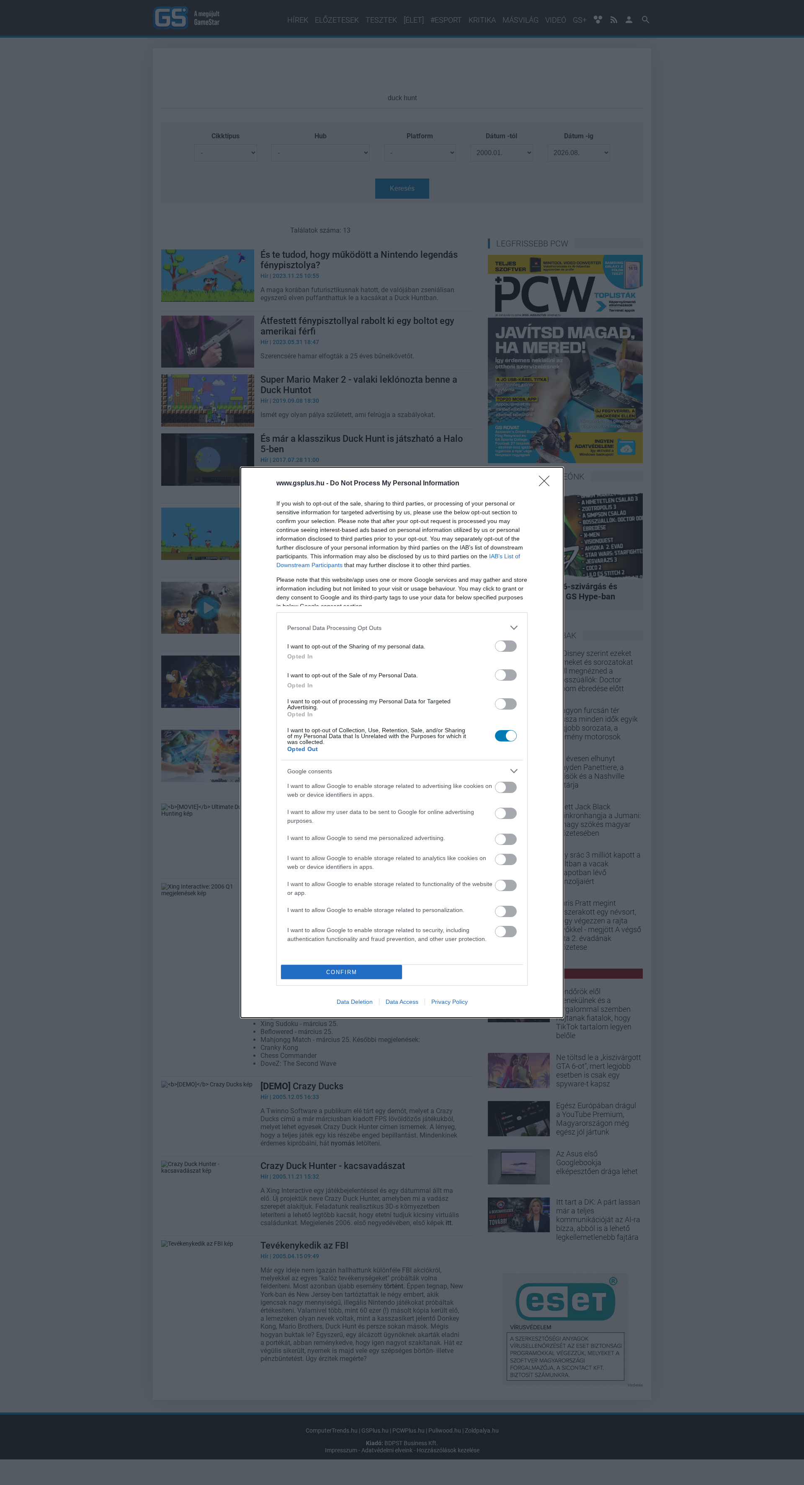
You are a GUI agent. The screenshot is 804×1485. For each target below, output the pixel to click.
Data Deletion (355, 1001)
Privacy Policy (449, 1001)
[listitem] (402, 627)
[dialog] (402, 742)
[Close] (547, 484)
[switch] (506, 646)
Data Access (402, 1001)
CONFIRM (341, 972)
